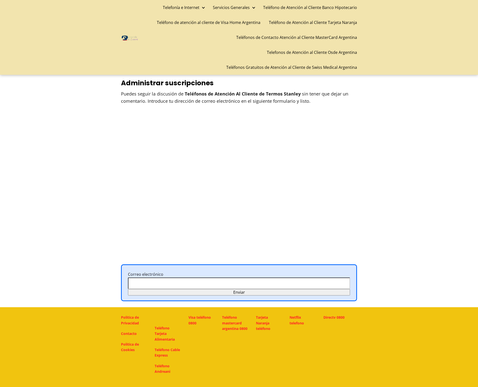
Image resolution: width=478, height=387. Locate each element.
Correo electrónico (145, 274)
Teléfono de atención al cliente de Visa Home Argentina (208, 22)
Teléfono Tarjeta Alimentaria (165, 334)
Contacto (129, 333)
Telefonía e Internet (181, 7)
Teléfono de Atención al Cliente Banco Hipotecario (310, 7)
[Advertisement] (239, 147)
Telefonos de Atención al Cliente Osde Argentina (312, 52)
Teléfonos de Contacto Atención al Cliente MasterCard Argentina (296, 37)
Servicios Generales (231, 7)
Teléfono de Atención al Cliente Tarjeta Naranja (313, 22)
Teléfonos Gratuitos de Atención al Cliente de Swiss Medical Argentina (291, 67)
